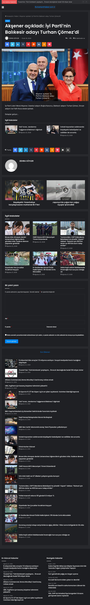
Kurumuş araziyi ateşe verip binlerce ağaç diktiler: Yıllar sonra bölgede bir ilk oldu (51, 525)
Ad (6, 318)
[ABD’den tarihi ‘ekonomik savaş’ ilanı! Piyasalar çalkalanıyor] (11, 430)
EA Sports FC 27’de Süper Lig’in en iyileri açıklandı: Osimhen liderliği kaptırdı (49, 392)
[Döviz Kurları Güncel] (11, 450)
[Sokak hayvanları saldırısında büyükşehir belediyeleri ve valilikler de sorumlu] (53, 129)
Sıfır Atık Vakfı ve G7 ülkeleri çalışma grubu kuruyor (39, 476)
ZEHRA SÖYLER (14, 38)
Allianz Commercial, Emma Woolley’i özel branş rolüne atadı (29, 380)
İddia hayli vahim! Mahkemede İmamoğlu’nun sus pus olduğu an (72, 269)
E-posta (8, 327)
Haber (16, 16)
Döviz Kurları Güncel (27, 447)
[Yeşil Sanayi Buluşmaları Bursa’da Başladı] (11, 420)
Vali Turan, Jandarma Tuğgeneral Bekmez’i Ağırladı (39, 401)
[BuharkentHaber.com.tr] (45, 7)
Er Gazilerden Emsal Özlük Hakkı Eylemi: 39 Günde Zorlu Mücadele (44, 269)
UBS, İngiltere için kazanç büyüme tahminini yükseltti (26, 386)
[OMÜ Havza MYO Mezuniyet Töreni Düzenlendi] (45, 228)
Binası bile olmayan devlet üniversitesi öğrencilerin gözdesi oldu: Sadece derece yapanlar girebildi (16, 240)
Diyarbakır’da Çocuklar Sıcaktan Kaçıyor (14, 268)
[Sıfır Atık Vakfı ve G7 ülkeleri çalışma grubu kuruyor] (11, 479)
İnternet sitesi (51, 327)
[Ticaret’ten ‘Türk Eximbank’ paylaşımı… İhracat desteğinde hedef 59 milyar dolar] (11, 373)
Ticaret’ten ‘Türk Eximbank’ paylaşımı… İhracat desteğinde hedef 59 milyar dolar (45, 2)
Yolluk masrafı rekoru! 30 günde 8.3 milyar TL (36, 496)
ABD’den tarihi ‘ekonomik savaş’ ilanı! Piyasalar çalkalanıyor (43, 427)
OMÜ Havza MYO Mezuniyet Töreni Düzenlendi (44, 238)
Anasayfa (9, 16)
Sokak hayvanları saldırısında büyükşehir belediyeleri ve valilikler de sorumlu (72, 130)
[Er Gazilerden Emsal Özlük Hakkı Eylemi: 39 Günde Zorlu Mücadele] (45, 258)
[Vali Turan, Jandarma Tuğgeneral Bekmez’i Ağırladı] (11, 129)
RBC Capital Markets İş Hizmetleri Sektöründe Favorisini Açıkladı (31, 411)
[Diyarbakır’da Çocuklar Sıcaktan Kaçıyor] (17, 258)
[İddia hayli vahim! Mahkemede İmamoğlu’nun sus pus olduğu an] (72, 258)
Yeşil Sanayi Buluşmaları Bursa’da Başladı (35, 417)
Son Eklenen (45, 352)
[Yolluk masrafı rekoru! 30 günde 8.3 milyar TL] (11, 499)
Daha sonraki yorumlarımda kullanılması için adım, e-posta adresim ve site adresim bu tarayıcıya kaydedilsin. (45, 335)
